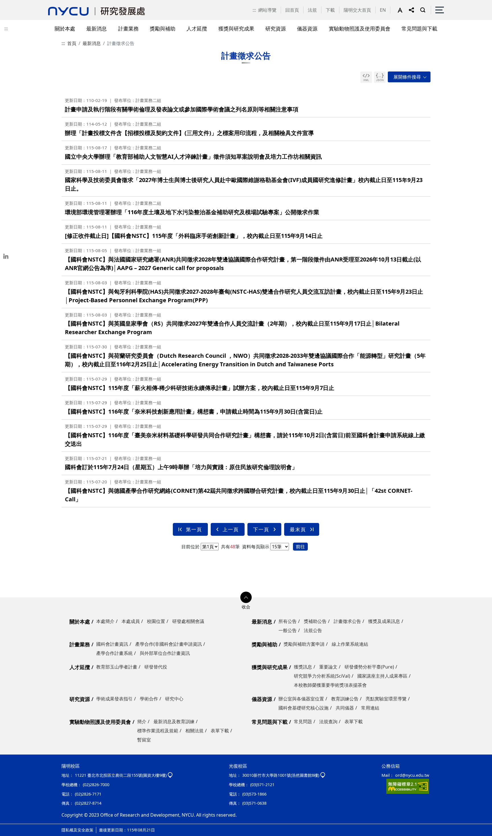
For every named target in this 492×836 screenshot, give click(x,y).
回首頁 (292, 10)
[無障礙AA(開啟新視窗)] (407, 786)
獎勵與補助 (264, 644)
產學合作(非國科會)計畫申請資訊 (168, 644)
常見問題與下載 (270, 721)
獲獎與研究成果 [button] (236, 28)
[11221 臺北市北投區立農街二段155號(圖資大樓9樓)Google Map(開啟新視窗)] (170, 775)
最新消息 (92, 43)
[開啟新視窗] (366, 77)
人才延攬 (79, 667)
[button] (403, 10)
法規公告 (313, 630)
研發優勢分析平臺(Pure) (369, 667)
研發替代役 (155, 667)
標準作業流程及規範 (157, 730)
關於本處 (79, 621)
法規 (312, 10)
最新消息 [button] (96, 28)
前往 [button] (300, 546)
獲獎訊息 (303, 667)
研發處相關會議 (188, 621)
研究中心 (174, 699)
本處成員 (131, 621)
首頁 (71, 43)
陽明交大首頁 (357, 10)
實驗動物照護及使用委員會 (100, 721)
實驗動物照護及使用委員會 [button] (359, 28)
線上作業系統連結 (350, 644)
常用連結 (370, 708)
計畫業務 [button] (128, 28)
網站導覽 (267, 10)
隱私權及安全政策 (77, 830)
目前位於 (190, 546)
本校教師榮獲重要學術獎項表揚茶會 (330, 685)
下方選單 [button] (246, 597)
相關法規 (194, 730)
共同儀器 (345, 708)
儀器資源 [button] (307, 28)
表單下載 (220, 730)
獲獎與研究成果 (270, 667)
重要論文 (328, 667)
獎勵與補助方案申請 (304, 644)
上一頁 (231, 529)
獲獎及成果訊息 (384, 621)
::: (254, 10)
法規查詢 (328, 721)
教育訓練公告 (344, 699)
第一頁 (194, 529)
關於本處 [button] (65, 28)
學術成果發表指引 (114, 699)
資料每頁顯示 (255, 546)
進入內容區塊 (13, 3)
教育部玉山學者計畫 (116, 667)
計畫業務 (79, 644)
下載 (330, 10)
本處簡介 (105, 621)
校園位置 (156, 621)
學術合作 (149, 699)
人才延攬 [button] (196, 28)
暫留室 (144, 740)
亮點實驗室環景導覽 (386, 699)
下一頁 (261, 529)
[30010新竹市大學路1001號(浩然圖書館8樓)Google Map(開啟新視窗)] (322, 775)
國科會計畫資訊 (112, 644)
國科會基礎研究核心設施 (303, 708)
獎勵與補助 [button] (162, 28)
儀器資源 (262, 699)
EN (383, 10)
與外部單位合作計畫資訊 (165, 653)
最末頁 (298, 529)
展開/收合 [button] (409, 76)
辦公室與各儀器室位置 (301, 699)
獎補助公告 (315, 621)
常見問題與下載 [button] (419, 28)
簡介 (141, 721)
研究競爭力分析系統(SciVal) (322, 676)
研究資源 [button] (275, 28)
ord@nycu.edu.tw (412, 775)
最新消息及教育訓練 (173, 721)
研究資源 (79, 699)
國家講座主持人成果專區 (382, 676)
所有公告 (287, 621)
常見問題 (303, 721)
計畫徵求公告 (347, 621)
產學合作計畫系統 (114, 653)
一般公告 (287, 630)
